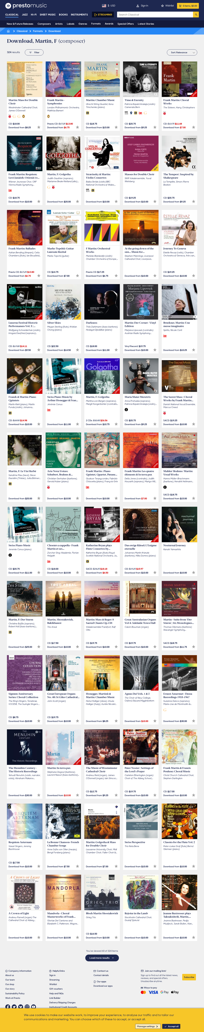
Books (63, 14)
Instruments (79, 14)
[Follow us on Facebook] (8, 1006)
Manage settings (146, 1026)
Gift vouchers (56, 988)
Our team (10, 979)
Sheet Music (48, 14)
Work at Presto (12, 998)
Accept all (173, 1026)
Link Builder (54, 998)
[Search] (196, 14)
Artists (59, 23)
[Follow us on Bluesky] (21, 1006)
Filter (36, 52)
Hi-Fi (34, 14)
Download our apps (103, 986)
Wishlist (169, 5)
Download (54, 31)
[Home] (8, 31)
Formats (96, 23)
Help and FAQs (56, 993)
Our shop (9, 984)
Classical (12, 14)
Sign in (144, 5)
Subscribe (189, 977)
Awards (109, 23)
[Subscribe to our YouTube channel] (34, 1006)
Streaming (105, 14)
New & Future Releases (20, 23)
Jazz (25, 14)
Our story (10, 988)
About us (9, 975)
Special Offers (126, 23)
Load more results (100, 958)
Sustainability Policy (15, 993)
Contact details (101, 975)
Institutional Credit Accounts (63, 1007)
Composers (44, 23)
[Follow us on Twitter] (15, 1006)
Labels (71, 23)
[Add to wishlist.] (39, 127)
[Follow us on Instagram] (28, 1006)
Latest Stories (146, 23)
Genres (83, 23)
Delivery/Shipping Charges (62, 1002)
